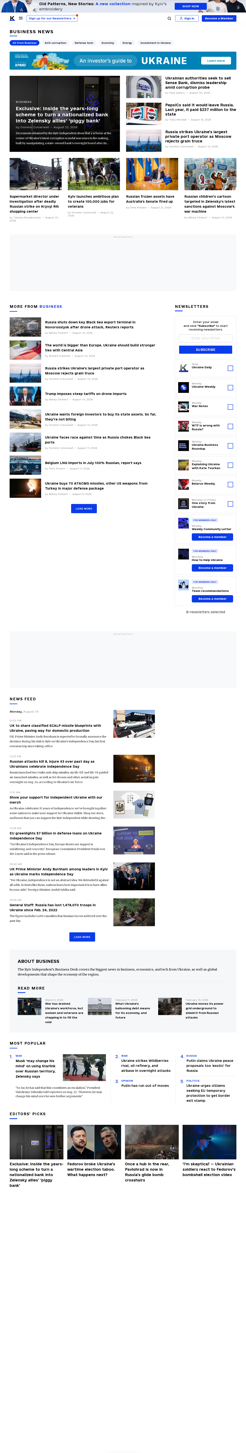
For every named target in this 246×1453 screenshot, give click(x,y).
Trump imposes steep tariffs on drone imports (86, 394)
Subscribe (205, 349)
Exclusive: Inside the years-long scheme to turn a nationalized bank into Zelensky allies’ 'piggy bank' (62, 114)
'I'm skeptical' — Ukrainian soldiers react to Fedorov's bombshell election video (209, 1169)
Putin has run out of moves (145, 1085)
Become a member (213, 537)
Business (24, 101)
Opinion (127, 1080)
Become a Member (219, 18)
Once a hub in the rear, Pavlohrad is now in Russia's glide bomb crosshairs (147, 1172)
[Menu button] (21, 18)
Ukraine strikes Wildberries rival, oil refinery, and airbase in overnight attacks (146, 1065)
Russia (191, 1055)
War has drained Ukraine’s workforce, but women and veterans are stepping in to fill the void (64, 1013)
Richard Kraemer (59, 355)
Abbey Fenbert (197, 217)
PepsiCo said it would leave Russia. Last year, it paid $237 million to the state (200, 109)
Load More (84, 508)
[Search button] (169, 18)
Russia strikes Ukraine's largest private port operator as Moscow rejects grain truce (198, 136)
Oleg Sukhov (177, 92)
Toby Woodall (177, 119)
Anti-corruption (55, 42)
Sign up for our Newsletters (52, 18)
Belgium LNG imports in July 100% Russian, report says (93, 463)
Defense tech (84, 42)
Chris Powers (138, 207)
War (19, 1055)
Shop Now (190, 6)
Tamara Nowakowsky (27, 217)
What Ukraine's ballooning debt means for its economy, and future (132, 1010)
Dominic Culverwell (34, 127)
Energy (127, 42)
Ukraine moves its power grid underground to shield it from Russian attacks (205, 1010)
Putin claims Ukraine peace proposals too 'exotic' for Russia (209, 1065)
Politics (193, 1080)
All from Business (24, 42)
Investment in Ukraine (155, 42)
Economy (108, 42)
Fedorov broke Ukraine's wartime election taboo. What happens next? (91, 1169)
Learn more (216, 61)
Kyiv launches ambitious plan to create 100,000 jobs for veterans (93, 201)
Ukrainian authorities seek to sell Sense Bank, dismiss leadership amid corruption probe (198, 82)
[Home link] (12, 18)
